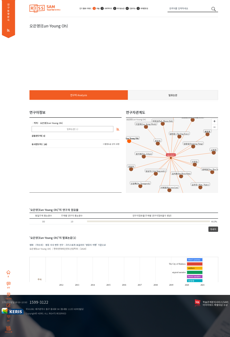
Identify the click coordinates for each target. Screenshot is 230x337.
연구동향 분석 (8, 12)
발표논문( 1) (72, 129)
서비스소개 (8, 332)
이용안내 (8, 298)
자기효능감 (120, 8)
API (8, 321)
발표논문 (173, 95)
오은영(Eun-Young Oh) (51, 123)
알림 (8, 287)
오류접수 (8, 310)
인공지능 (132, 8)
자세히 (213, 229)
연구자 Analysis (78, 95)
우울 (98, 8)
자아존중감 (144, 8)
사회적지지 (108, 8)
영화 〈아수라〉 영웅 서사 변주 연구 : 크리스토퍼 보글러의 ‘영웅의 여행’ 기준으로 (67, 244)
